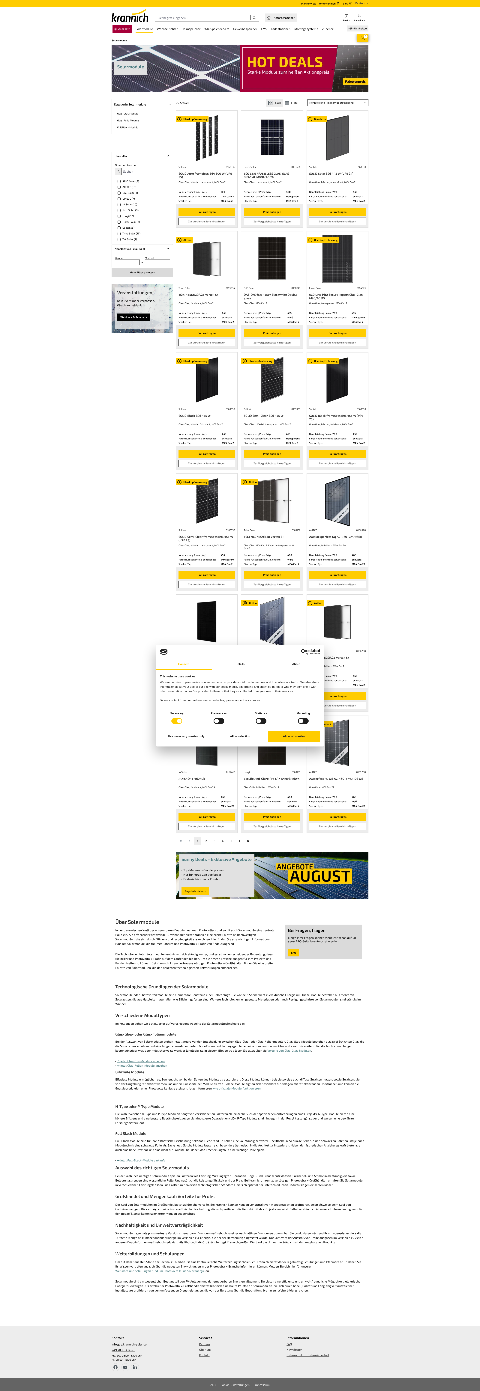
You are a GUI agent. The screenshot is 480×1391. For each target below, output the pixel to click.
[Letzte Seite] (248, 841)
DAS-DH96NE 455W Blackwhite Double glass (270, 296)
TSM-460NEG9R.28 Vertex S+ (264, 536)
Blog (345, 3)
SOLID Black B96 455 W (194, 415)
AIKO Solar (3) (130, 181)
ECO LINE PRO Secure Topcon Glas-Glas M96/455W (336, 296)
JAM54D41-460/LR (191, 778)
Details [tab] (240, 664)
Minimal (119, 258)
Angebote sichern (195, 891)
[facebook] (115, 1367)
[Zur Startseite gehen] (130, 15)
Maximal (149, 258)
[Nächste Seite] (239, 841)
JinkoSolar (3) (130, 210)
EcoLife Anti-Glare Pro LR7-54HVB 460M (271, 778)
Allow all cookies (294, 736)
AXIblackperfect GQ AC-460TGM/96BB (335, 536)
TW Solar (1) (129, 239)
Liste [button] (294, 103)
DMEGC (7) (128, 198)
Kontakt (204, 1355)
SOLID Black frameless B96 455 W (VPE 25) (336, 417)
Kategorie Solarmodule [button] (130, 104)
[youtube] (125, 1367)
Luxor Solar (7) (131, 221)
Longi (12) (128, 216)
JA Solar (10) (129, 204)
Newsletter (294, 1349)
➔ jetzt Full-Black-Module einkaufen (142, 1160)
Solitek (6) (128, 227)
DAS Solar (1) (130, 192)
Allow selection (240, 736)
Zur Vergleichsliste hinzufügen (206, 221)
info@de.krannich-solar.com (130, 1344)
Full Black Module (127, 127)
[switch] (219, 721)
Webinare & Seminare (133, 317)
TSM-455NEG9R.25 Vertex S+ (198, 294)
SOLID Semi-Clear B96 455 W (264, 415)
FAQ (293, 952)
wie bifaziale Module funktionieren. (237, 1088)
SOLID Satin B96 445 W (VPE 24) (331, 173)
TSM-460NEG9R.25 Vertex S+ (329, 657)
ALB (213, 1385)
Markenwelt (308, 3)
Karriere (204, 1344)
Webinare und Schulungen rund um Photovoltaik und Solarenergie (160, 1271)
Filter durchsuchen (126, 165)
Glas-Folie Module (128, 120)
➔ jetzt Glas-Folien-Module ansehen (142, 1065)
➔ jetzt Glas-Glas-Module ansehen (141, 1061)
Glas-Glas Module (127, 113)
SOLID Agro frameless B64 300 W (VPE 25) (205, 175)
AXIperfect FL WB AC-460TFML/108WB (336, 778)
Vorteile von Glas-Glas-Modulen (289, 1050)
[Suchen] (254, 18)
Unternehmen (327, 3)
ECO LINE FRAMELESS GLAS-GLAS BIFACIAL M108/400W (266, 175)
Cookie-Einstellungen (235, 1385)
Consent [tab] (183, 664)
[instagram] (135, 1367)
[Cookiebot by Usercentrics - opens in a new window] (303, 652)
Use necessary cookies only (186, 736)
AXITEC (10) (129, 187)
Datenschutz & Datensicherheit (307, 1355)
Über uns (205, 1349)
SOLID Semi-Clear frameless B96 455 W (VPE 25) (205, 538)
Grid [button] (278, 103)
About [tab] (296, 664)
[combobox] (202, 18)
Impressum (262, 1385)
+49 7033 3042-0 (123, 1350)
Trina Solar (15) (131, 233)
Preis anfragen (207, 211)
